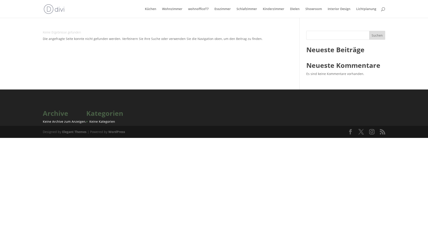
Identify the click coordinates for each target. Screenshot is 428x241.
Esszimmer (222, 9)
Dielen (295, 9)
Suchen (377, 35)
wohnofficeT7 (198, 9)
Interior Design (339, 9)
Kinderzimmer (273, 9)
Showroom (313, 9)
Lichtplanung (366, 9)
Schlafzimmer (247, 9)
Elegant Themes (74, 132)
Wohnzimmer (172, 9)
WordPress (116, 132)
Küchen (150, 9)
